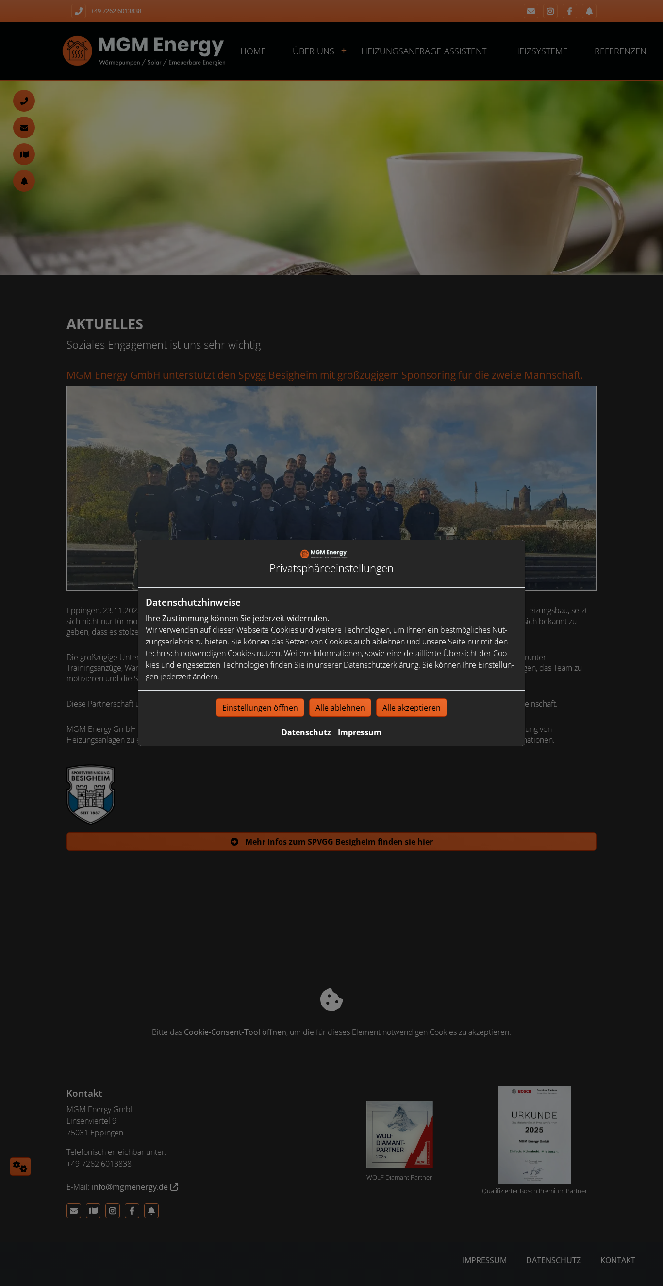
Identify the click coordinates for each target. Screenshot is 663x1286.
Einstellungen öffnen (260, 707)
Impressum (359, 732)
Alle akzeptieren (411, 707)
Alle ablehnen (340, 707)
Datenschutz (306, 732)
